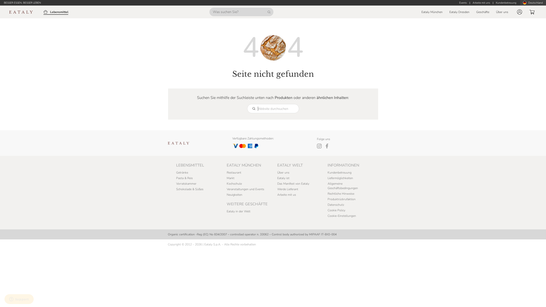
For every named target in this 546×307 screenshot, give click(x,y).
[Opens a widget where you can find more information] (19, 299)
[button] (519, 11)
